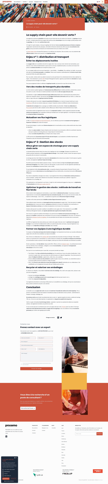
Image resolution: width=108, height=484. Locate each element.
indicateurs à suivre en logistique (39, 217)
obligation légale (65, 244)
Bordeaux (63, 447)
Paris (62, 463)
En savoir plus (11, 467)
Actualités (54, 428)
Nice (62, 452)
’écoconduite (29, 107)
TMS (43, 78)
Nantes (63, 457)
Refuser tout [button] (13, 478)
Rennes (63, 444)
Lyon (62, 428)
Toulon (63, 430)
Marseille (63, 449)
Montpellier (64, 465)
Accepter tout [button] (6, 478)
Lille (62, 460)
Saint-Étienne (64, 441)
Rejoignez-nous (45, 428)
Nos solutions (34, 428)
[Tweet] (61, 317)
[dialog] (9, 469)
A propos (34, 433)
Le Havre (63, 433)
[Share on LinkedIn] (58, 317)
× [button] (16, 457)
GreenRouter (29, 103)
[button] (98, 1)
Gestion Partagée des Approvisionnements (41, 120)
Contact (43, 430)
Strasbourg (64, 438)
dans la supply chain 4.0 (44, 184)
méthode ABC (46, 236)
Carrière (33, 430)
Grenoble (63, 455)
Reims (63, 436)
